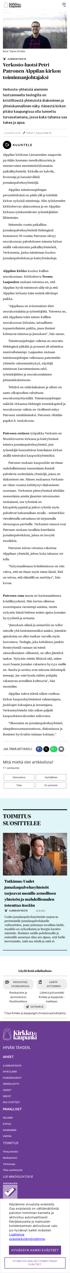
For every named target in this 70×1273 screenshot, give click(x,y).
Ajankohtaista (12, 1065)
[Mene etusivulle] (20, 1036)
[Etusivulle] (12, 5)
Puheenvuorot (12, 1077)
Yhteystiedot (10, 1151)
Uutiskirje (37, 1006)
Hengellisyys (11, 1083)
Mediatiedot (10, 1157)
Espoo (7, 1124)
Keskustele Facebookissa (20, 984)
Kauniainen (9, 1130)
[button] (39, 749)
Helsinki (8, 1117)
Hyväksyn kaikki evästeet (35, 1250)
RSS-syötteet (11, 1102)
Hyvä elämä (10, 1071)
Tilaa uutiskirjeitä (12, 1170)
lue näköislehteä (16, 1176)
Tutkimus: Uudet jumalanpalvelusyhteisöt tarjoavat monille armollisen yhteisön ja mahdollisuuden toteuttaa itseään (30, 893)
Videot (7, 1096)
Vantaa (7, 1136)
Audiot (7, 1090)
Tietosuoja (9, 1164)
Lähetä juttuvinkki (53, 984)
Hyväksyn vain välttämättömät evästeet (35, 1263)
